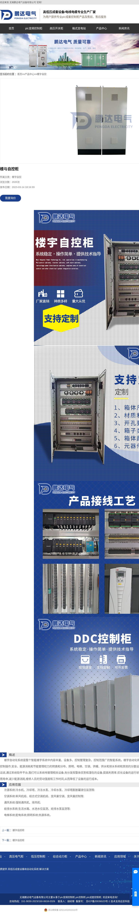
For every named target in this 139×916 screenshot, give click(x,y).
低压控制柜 (38, 856)
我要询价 (10, 198)
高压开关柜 (56, 28)
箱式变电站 (79, 28)
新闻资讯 (124, 28)
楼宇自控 (41, 74)
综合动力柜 (60, 856)
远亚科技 (125, 901)
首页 (11, 28)
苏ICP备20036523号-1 (98, 901)
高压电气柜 (16, 856)
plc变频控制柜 (33, 28)
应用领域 (120, 856)
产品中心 (101, 28)
